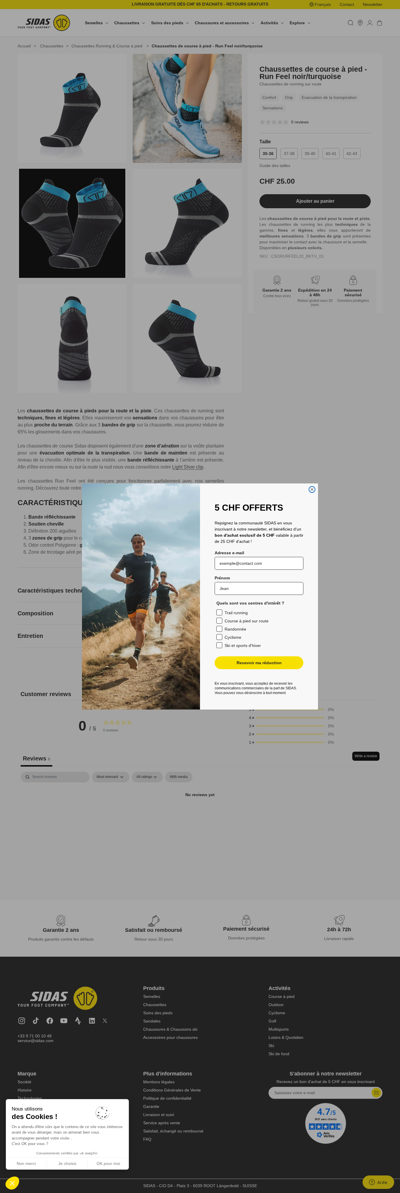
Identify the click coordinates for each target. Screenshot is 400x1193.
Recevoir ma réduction (259, 662)
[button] (12, 1183)
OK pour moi (108, 1163)
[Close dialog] (312, 489)
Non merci (26, 1163)
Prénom (222, 578)
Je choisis (67, 1163)
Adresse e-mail (229, 552)
